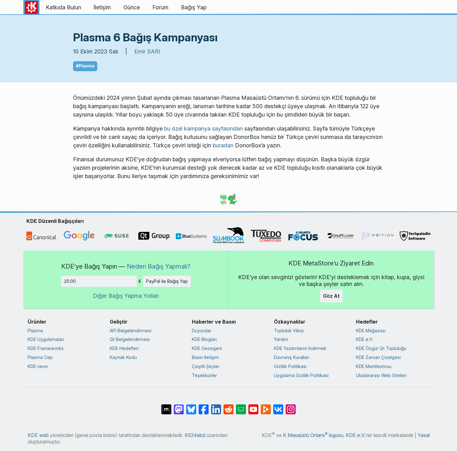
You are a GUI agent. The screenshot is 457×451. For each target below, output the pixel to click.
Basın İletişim (205, 357)
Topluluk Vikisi (289, 330)
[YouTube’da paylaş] (253, 406)
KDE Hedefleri (124, 348)
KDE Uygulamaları (46, 339)
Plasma (35, 330)
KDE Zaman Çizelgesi (378, 357)
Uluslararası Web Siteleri (381, 375)
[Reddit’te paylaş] (228, 406)
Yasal (424, 435)
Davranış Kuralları (291, 357)
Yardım (281, 339)
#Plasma (85, 65)
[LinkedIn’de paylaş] (216, 406)
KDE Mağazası (370, 330)
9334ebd (195, 435)
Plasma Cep (40, 357)
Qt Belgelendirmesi (130, 339)
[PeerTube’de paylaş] (266, 406)
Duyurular (201, 330)
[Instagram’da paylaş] (291, 406)
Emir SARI (147, 51)
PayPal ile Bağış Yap (167, 281)
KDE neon (38, 366)
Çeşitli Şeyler (205, 366)
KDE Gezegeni (207, 348)
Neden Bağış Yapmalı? (159, 266)
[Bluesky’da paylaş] (191, 406)
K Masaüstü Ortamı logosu (313, 435)
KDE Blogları (204, 339)
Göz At (331, 296)
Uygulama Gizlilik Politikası (301, 375)
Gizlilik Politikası (290, 366)
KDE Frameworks (46, 348)
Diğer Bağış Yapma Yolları (126, 295)
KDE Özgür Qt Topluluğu (381, 348)
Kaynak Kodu (123, 357)
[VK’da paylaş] (278, 406)
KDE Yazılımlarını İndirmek (300, 348)
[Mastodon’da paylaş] (179, 406)
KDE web (38, 435)
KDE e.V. (364, 339)
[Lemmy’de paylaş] (241, 406)
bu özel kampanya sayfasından (203, 128)
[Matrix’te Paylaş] (166, 406)
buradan (223, 145)
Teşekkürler (204, 375)
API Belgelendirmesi (130, 330)
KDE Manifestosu (373, 366)
